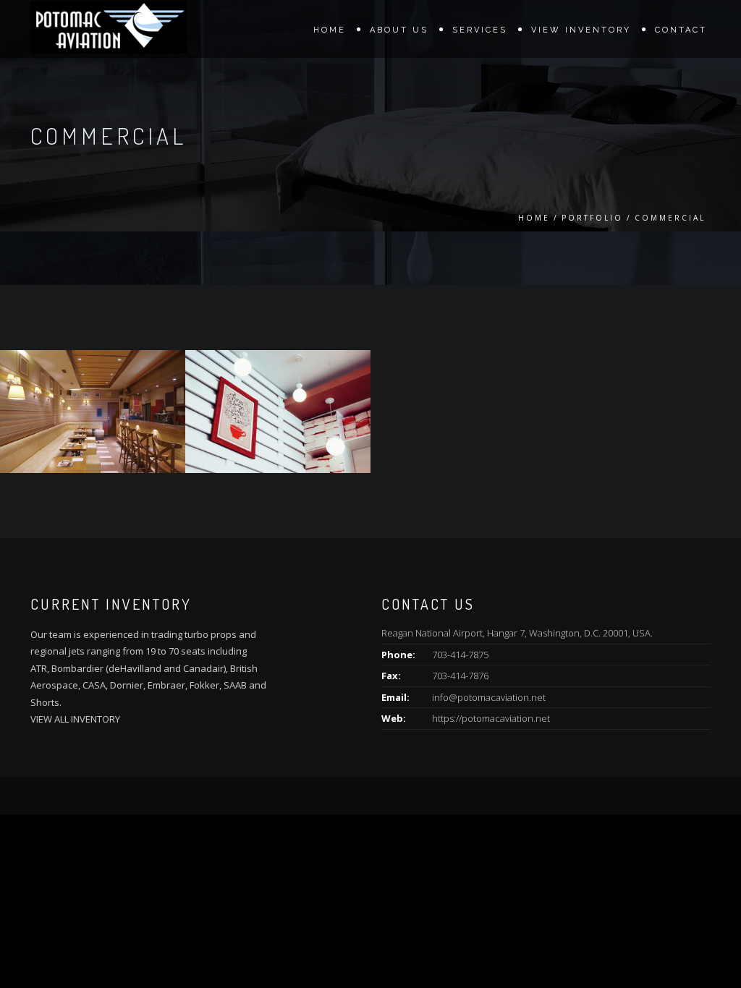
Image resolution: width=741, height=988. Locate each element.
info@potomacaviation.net (489, 697)
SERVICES (479, 30)
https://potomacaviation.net (491, 718)
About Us (399, 30)
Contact (681, 30)
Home (329, 30)
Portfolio (592, 218)
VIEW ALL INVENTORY (75, 718)
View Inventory (581, 30)
